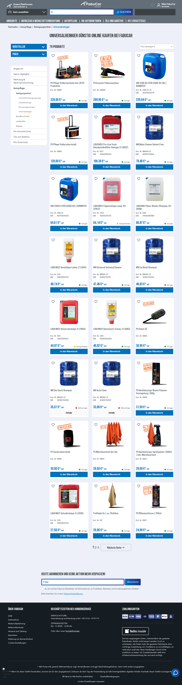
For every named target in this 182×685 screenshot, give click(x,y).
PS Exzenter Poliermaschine (106, 82)
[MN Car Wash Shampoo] (154, 250)
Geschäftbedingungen (110, 676)
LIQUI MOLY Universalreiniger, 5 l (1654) (68, 328)
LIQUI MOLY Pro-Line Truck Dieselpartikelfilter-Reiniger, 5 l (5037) (110, 146)
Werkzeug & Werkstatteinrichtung (23, 81)
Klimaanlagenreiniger (27, 107)
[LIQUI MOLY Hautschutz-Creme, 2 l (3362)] (111, 312)
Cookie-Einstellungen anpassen (91, 681)
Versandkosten (83, 667)
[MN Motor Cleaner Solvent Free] (154, 127)
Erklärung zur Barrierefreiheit (20, 639)
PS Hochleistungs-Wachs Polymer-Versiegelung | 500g (151, 392)
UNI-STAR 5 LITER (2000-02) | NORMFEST (68, 205)
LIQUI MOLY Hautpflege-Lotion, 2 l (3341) (68, 267)
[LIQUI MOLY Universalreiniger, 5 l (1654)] (69, 312)
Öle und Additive (21, 137)
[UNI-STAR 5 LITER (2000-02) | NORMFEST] (69, 189)
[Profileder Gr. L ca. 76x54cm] (111, 496)
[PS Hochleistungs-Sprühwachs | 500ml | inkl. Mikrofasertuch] (154, 435)
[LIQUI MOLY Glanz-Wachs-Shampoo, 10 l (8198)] (154, 189)
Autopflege (19, 88)
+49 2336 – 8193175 (90, 618)
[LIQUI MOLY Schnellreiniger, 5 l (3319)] (69, 496)
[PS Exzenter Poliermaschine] (111, 66)
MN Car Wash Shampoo (146, 267)
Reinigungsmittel (23, 93)
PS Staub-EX (141, 328)
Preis (15, 54)
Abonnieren (133, 582)
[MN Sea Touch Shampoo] (69, 373)
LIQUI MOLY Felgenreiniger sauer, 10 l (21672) (109, 207)
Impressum (12, 635)
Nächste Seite (114, 547)
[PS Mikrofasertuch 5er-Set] (111, 435)
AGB (10, 616)
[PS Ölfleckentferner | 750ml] (154, 496)
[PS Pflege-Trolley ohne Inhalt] (69, 127)
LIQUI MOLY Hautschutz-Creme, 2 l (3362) (111, 328)
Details (69, 413)
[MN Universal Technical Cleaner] (111, 250)
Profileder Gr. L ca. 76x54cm (105, 513)
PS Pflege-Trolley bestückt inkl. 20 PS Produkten (67, 84)
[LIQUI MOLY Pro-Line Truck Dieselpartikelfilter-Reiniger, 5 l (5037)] (111, 127)
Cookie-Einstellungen (17, 643)
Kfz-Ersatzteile (20, 142)
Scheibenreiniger (25, 103)
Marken (19, 126)
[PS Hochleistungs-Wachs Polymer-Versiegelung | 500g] (154, 373)
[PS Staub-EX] (154, 312)
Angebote (18, 68)
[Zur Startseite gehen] (91, 4)
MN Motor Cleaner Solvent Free (150, 144)
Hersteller (19, 46)
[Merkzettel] (152, 5)
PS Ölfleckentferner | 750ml (148, 513)
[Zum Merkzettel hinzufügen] (53, 55)
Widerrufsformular (16, 627)
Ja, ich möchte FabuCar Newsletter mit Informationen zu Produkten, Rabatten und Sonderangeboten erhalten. (92, 589)
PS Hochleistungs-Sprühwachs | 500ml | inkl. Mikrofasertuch (154, 453)
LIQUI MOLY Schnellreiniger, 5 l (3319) (66, 513)
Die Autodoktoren (22, 131)
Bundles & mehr (23, 116)
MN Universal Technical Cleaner (107, 267)
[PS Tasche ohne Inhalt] (69, 435)
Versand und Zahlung (17, 631)
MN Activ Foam (100, 390)
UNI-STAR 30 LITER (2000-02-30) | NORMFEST (151, 84)
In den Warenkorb (69, 105)
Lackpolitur (21, 121)
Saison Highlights (21, 74)
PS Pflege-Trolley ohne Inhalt (63, 144)
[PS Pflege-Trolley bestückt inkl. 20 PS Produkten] (69, 66)
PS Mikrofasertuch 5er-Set (105, 451)
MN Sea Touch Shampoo (61, 390)
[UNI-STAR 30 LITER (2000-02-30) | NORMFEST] (154, 66)
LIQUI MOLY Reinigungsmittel (30, 98)
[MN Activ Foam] (111, 373)
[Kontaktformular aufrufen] (175, 672)
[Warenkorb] (155, 12)
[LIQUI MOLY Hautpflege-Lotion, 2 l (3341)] (69, 250)
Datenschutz (13, 620)
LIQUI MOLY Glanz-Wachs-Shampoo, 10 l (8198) (153, 207)
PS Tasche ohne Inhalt (60, 451)
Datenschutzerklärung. (73, 594)
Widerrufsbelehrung (16, 624)
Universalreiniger (25, 112)
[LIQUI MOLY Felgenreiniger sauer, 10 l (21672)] (111, 189)
